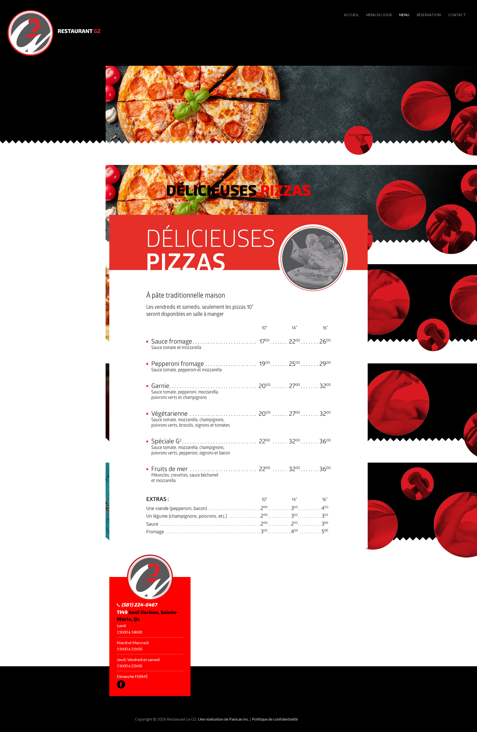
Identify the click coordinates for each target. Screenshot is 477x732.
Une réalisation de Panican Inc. (223, 719)
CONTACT (457, 15)
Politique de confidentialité (275, 719)
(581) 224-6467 (139, 604)
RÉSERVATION (429, 15)
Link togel (118, 207)
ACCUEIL (351, 15)
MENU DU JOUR (379, 15)
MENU (404, 15)
